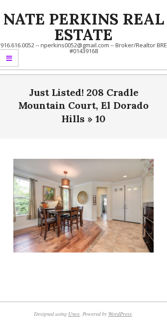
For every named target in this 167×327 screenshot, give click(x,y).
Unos (74, 313)
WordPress (120, 313)
